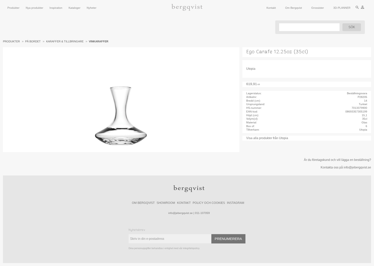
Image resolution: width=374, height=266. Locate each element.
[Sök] (351, 27)
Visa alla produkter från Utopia (267, 138)
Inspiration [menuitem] (55, 7)
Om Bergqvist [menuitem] (293, 7)
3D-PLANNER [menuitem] (341, 7)
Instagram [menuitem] (235, 202)
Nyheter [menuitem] (91, 7)
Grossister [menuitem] (317, 7)
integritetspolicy (191, 248)
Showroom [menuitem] (166, 202)
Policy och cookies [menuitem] (209, 202)
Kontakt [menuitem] (271, 7)
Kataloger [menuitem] (74, 7)
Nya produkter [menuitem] (34, 7)
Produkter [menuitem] (13, 7)
